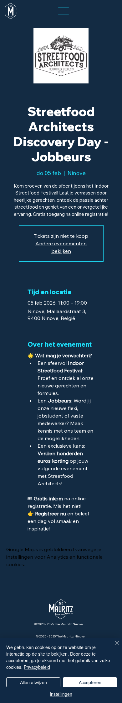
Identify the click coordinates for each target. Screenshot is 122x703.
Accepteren (90, 682)
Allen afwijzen (33, 682)
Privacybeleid (37, 667)
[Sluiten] (113, 646)
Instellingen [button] (61, 694)
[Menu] (63, 11)
